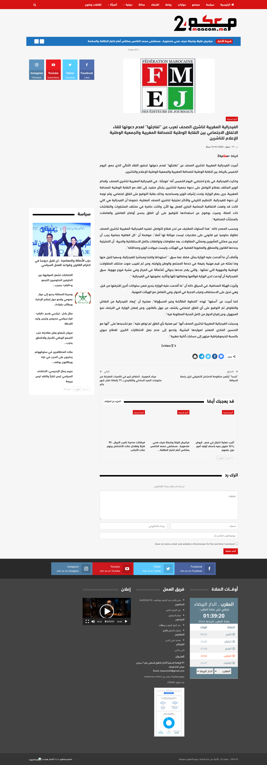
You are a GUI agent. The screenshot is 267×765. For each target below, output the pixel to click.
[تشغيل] (126, 621)
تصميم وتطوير (66, 759)
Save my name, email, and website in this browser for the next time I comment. (195, 544)
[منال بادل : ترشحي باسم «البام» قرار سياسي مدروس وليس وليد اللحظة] (83, 317)
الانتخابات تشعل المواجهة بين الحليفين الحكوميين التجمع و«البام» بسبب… (55, 280)
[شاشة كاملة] (87, 621)
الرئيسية (225, 4)
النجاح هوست (47, 759)
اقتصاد (155, 4)
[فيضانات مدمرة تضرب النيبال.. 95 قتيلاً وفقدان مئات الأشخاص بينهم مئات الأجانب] (124, 424)
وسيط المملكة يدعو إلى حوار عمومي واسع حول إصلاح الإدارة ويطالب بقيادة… (54, 299)
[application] (107, 611)
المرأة (113, 4)
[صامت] (93, 621)
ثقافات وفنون (93, 4)
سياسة (210, 4)
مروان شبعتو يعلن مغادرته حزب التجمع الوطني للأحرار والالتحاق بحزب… (54, 338)
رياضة (168, 4)
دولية (129, 4)
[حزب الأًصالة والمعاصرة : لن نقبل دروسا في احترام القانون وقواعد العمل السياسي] (62, 239)
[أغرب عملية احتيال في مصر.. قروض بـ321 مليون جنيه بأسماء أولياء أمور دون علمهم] (213, 424)
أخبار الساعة (232, 119)
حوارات (182, 4)
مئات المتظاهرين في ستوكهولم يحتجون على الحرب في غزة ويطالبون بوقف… (54, 357)
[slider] (109, 621)
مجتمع (196, 4)
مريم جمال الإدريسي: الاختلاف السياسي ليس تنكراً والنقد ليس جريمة (54, 376)
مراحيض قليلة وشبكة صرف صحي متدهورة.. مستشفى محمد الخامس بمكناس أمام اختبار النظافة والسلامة (150, 41)
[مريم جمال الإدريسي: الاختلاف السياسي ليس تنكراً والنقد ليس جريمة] (83, 375)
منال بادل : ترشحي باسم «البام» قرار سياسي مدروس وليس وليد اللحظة (54, 318)
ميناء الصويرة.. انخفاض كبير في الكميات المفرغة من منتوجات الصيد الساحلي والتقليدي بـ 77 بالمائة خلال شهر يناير (131, 380)
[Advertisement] (95, 23)
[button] (107, 611)
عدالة (142, 4)
